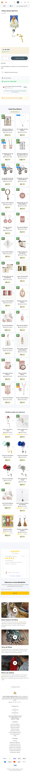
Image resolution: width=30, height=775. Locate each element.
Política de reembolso (15, 727)
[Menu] (14, 2)
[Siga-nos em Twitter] (17, 702)
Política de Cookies (15, 729)
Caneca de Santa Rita (22, 276)
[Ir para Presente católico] (7, 521)
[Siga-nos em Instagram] (13, 702)
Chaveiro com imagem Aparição (22, 530)
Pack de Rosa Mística (7, 325)
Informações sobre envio (15, 744)
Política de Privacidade (15, 725)
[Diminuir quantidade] (3, 58)
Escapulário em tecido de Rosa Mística (22, 179)
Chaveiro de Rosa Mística (7, 228)
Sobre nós (15, 740)
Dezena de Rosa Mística (8, 202)
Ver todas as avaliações (15, 576)
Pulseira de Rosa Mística (22, 374)
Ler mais (20, 97)
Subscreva (15, 593)
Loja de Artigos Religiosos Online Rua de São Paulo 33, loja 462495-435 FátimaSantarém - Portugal (15, 717)
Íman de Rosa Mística (22, 227)
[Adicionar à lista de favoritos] (13, 121)
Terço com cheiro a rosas (7, 430)
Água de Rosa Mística (22, 325)
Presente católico (7, 529)
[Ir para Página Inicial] (2, 2)
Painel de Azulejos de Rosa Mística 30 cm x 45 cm (22, 154)
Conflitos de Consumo (15, 730)
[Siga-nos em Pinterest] (20, 702)
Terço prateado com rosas (22, 430)
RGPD (15, 735)
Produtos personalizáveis (15, 750)
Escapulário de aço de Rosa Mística (7, 154)
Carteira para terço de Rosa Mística (7, 277)
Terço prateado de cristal (22, 479)
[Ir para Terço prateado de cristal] (22, 470)
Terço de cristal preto (7, 455)
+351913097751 (15, 709)
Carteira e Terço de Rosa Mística (22, 252)
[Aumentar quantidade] (8, 58)
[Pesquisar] (21, 2)
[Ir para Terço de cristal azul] (22, 447)
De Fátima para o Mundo (15, 752)
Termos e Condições (15, 724)
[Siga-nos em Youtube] (19, 702)
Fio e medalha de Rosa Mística (22, 130)
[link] (15, 572)
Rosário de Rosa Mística (22, 397)
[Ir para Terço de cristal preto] (7, 447)
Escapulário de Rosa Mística (8, 374)
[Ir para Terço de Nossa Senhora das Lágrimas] (22, 495)
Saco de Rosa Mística (7, 348)
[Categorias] (18, 2)
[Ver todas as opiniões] (15, 551)
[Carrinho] (28, 2)
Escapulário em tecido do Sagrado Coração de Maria (7, 179)
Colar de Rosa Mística (7, 397)
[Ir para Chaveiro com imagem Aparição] (22, 521)
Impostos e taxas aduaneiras (15, 749)
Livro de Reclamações (15, 734)
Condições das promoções (15, 745)
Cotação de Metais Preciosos (15, 732)
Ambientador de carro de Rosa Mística (22, 203)
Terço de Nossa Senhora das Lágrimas (22, 504)
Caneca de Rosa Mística (8, 301)
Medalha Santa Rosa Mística (22, 301)
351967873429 (15, 712)
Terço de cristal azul (22, 455)
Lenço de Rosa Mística (7, 251)
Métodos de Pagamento (15, 742)
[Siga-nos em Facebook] (15, 702)
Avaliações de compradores (15, 747)
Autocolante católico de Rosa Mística (22, 349)
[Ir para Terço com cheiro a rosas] (7, 421)
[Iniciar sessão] (25, 2)
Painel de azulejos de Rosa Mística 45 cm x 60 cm (7, 130)
